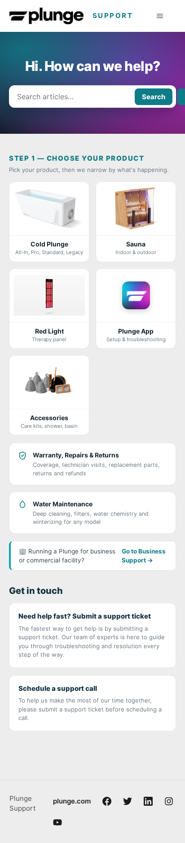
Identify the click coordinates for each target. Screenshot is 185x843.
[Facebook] (106, 801)
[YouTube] (57, 822)
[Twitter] (127, 801)
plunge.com (72, 801)
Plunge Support (22, 803)
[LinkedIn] (148, 801)
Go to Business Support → (144, 556)
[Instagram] (168, 801)
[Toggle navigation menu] (160, 16)
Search (153, 96)
